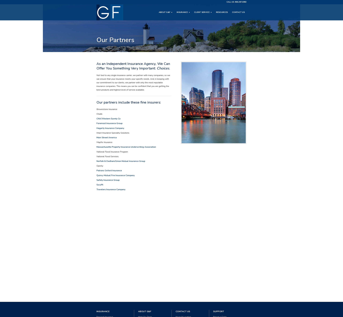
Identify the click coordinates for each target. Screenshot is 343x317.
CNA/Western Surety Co (108, 118)
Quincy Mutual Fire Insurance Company (115, 175)
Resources (222, 12)
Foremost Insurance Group (109, 123)
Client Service (202, 12)
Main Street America (106, 137)
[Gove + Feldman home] (109, 12)
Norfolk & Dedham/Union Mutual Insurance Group (120, 161)
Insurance (182, 12)
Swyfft (99, 184)
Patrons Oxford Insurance (109, 170)
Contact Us (238, 12)
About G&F (164, 12)
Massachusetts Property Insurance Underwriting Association (126, 146)
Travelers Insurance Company (110, 189)
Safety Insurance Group (108, 180)
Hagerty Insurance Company (110, 128)
